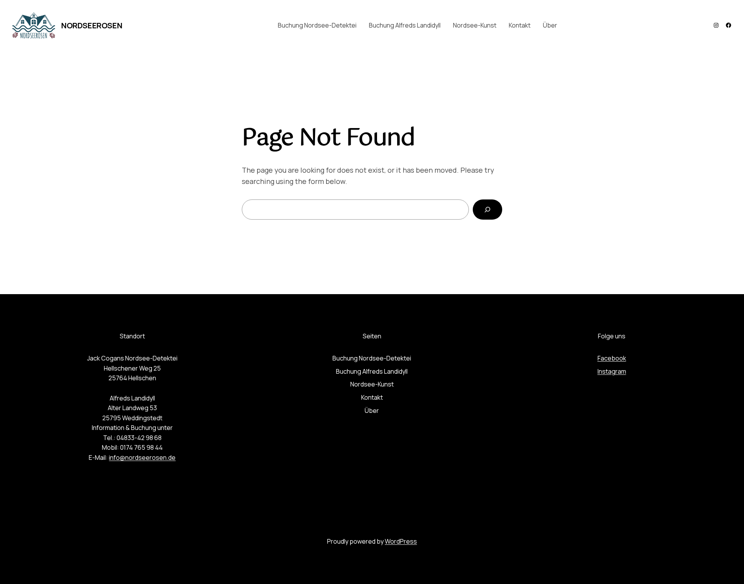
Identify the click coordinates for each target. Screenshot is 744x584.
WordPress (401, 541)
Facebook (612, 358)
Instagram (612, 371)
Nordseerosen (91, 25)
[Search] (487, 209)
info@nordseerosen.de (142, 457)
